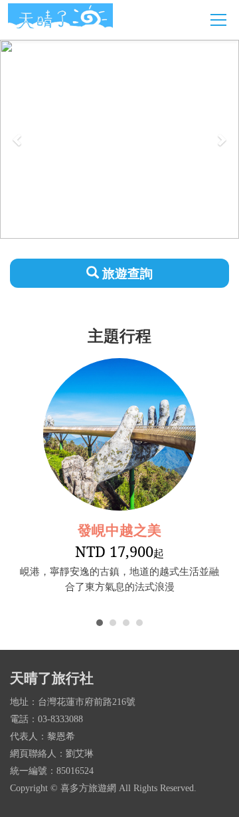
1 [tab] (99, 622)
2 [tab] (113, 622)
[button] (18, 139)
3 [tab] (126, 622)
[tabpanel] (119, 476)
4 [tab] (139, 622)
